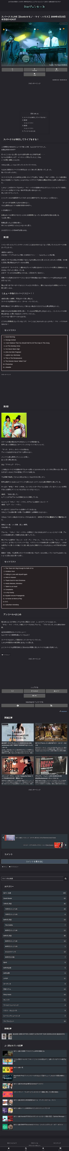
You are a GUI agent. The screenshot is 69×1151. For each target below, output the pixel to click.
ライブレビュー (6, 654)
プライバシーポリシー (34, 1145)
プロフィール (34, 1143)
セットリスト (29, 123)
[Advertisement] (34, 96)
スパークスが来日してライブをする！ (35, 117)
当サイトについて (12, 1143)
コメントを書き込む (34, 861)
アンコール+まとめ (29, 131)
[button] (65, 879)
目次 (32, 113)
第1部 (25, 120)
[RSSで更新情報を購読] (51, 705)
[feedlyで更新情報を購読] (17, 705)
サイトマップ (57, 1143)
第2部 (25, 125)
